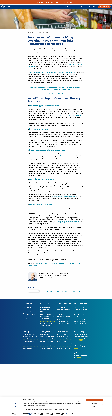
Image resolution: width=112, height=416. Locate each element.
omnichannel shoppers (63, 156)
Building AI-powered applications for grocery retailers (46, 309)
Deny (94, 406)
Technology (65, 291)
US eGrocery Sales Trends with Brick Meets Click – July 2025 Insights (64, 343)
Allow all (94, 399)
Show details (68, 413)
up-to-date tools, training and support (64, 197)
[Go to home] (6, 6)
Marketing (48, 291)
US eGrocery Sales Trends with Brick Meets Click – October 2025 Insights (63, 321)
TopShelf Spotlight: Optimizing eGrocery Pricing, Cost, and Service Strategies (30, 312)
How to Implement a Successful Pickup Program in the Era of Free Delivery (64, 307)
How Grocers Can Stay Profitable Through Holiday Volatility (81, 314)
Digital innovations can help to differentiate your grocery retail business (51, 72)
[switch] (41, 414)
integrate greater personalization (68, 222)
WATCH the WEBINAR (56, 93)
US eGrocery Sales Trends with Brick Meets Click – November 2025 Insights (63, 314)
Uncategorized (75, 291)
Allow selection (94, 403)
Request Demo (104, 7)
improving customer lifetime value (69, 115)
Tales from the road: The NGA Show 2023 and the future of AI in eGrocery (46, 325)
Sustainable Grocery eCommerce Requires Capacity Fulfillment (28, 350)
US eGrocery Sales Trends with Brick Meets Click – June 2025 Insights (64, 350)
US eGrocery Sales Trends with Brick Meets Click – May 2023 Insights (30, 336)
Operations (56, 291)
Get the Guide (77, 2)
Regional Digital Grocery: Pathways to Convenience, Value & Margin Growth (30, 343)
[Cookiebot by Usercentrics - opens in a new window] (15, 414)
